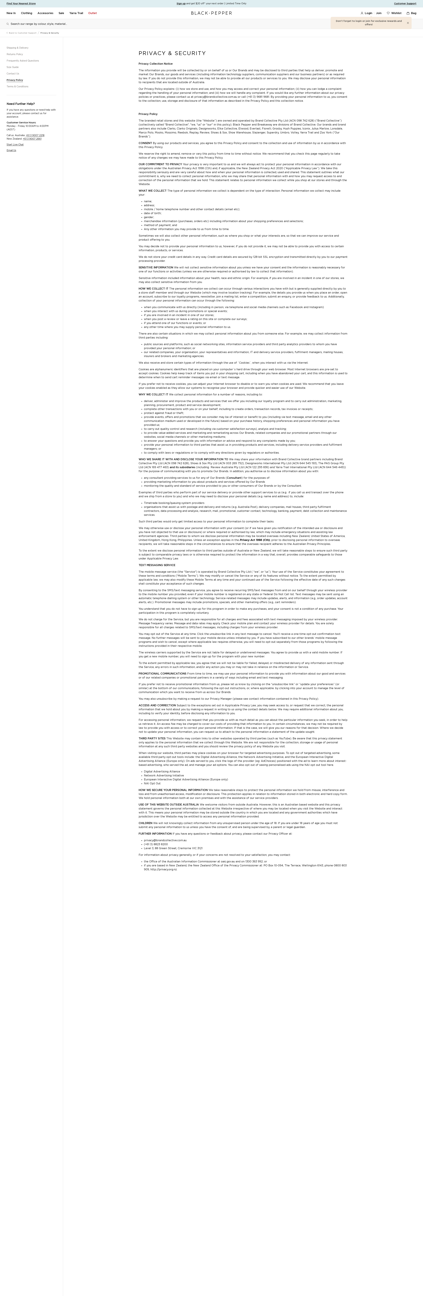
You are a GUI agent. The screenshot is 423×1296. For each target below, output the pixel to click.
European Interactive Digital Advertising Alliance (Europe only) (186, 779)
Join (378, 13)
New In (11, 13)
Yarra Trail (76, 13)
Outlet (92, 13)
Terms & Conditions (17, 86)
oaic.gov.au (228, 861)
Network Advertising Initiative (164, 775)
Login (368, 13)
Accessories (45, 13)
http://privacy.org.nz (163, 869)
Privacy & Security (49, 33)
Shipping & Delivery (17, 48)
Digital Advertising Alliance (162, 771)
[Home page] (211, 13)
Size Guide (13, 67)
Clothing (26, 13)
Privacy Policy (15, 80)
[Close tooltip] (408, 23)
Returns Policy (15, 54)
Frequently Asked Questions (23, 61)
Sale (61, 13)
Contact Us (13, 74)
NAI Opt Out (152, 783)
